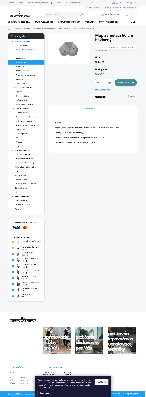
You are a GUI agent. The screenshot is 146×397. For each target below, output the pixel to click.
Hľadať (81, 14)
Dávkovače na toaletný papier (25, 163)
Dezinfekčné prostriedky (24, 121)
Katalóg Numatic (76, 3)
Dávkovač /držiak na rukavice (25, 184)
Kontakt (13, 373)
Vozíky (18, 146)
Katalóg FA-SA (62, 3)
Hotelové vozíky (21, 79)
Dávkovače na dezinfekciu (24, 159)
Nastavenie (44, 393)
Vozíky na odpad (21, 83)
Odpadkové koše (21, 180)
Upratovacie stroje (21, 46)
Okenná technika (21, 66)
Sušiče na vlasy (20, 175)
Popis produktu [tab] (92, 108)
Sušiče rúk (18, 171)
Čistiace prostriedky (22, 108)
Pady (17, 54)
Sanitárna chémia (22, 113)
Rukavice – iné (20, 209)
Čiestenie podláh (21, 134)
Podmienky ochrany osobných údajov (40, 3)
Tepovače (19, 92)
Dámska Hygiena (21, 188)
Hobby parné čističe (23, 96)
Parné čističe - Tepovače (23, 87)
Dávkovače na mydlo (22, 154)
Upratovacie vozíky (21, 71)
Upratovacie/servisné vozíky (25, 75)
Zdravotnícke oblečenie (23, 205)
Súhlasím (102, 382)
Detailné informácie (102, 90)
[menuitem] (20, 22)
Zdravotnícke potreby (22, 196)
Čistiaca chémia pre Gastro (25, 125)
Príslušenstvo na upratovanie (25, 50)
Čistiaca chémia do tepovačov (26, 117)
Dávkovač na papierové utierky (26, 167)
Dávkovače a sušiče (21, 150)
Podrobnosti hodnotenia (127, 47)
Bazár (17, 138)
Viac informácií (44, 387)
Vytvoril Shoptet (114, 394)
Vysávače (19, 142)
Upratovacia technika (22, 41)
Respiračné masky (21, 201)
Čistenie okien (20, 129)
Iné (16, 192)
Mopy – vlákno (21, 62)
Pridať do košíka (123, 82)
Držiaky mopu (20, 58)
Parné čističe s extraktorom (25, 104)
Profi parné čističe (22, 100)
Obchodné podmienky (15, 3)
